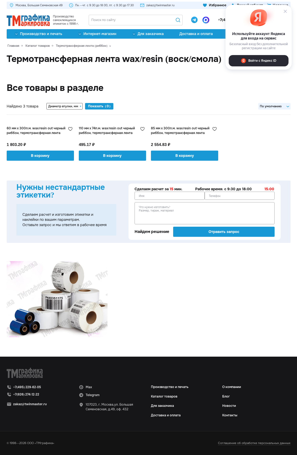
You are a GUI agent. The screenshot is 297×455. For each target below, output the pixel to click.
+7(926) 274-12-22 (26, 394)
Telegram (93, 395)
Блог (226, 396)
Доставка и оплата (196, 34)
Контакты (229, 415)
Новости (229, 406)
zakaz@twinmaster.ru (160, 5)
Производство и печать (41, 34)
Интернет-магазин (99, 34)
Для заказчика (151, 34)
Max (89, 387)
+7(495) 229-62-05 (27, 387)
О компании (231, 387)
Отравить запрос (224, 232)
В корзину (40, 155)
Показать (95, 106)
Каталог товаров (164, 396)
